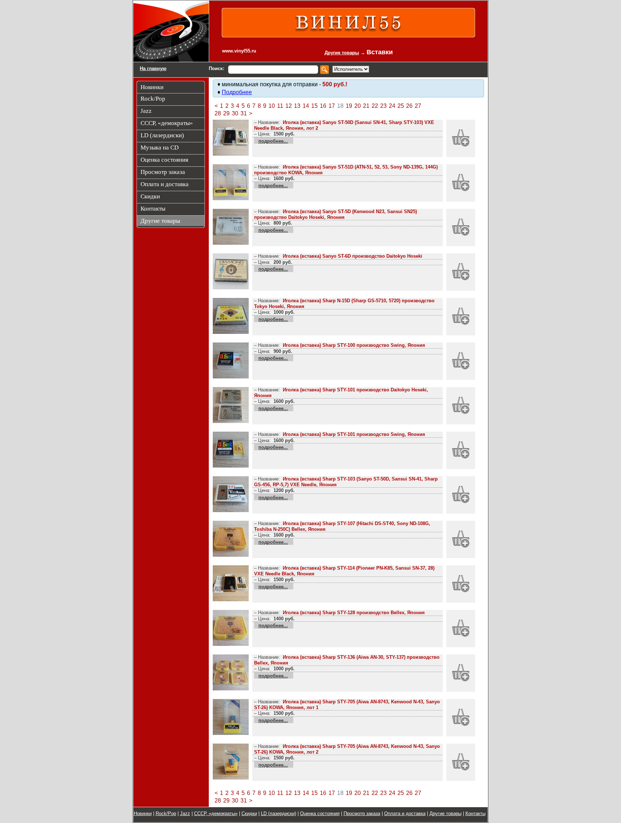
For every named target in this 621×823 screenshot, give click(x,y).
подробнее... (273, 141)
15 (314, 106)
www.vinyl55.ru (239, 51)
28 (218, 113)
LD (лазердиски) (278, 813)
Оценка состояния (320, 813)
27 (418, 106)
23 (383, 106)
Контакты (475, 813)
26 (409, 106)
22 (375, 106)
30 (235, 113)
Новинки (143, 813)
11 (280, 106)
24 (392, 106)
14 (306, 106)
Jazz (185, 813)
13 (297, 106)
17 (331, 106)
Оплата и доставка (405, 813)
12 (288, 106)
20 (357, 106)
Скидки (249, 813)
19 (349, 106)
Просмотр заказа (362, 813)
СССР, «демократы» (216, 813)
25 (400, 106)
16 (323, 106)
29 (226, 113)
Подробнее (237, 92)
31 (243, 113)
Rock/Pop (166, 813)
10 (271, 106)
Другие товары (342, 52)
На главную (153, 68)
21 (366, 106)
